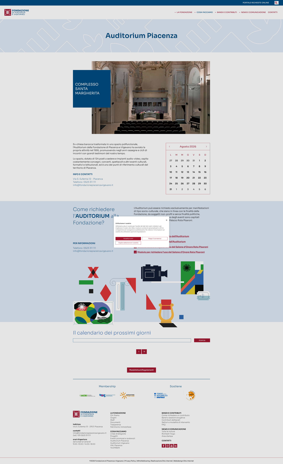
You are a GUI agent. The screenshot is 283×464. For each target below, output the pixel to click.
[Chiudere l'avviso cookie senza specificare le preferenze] (166, 220)
